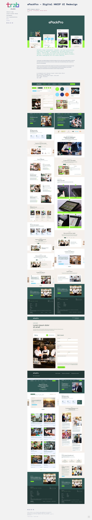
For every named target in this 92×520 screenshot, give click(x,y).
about (7, 18)
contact (8, 20)
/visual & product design (12, 13)
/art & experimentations (11, 17)
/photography (9, 15)
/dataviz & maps (10, 11)
